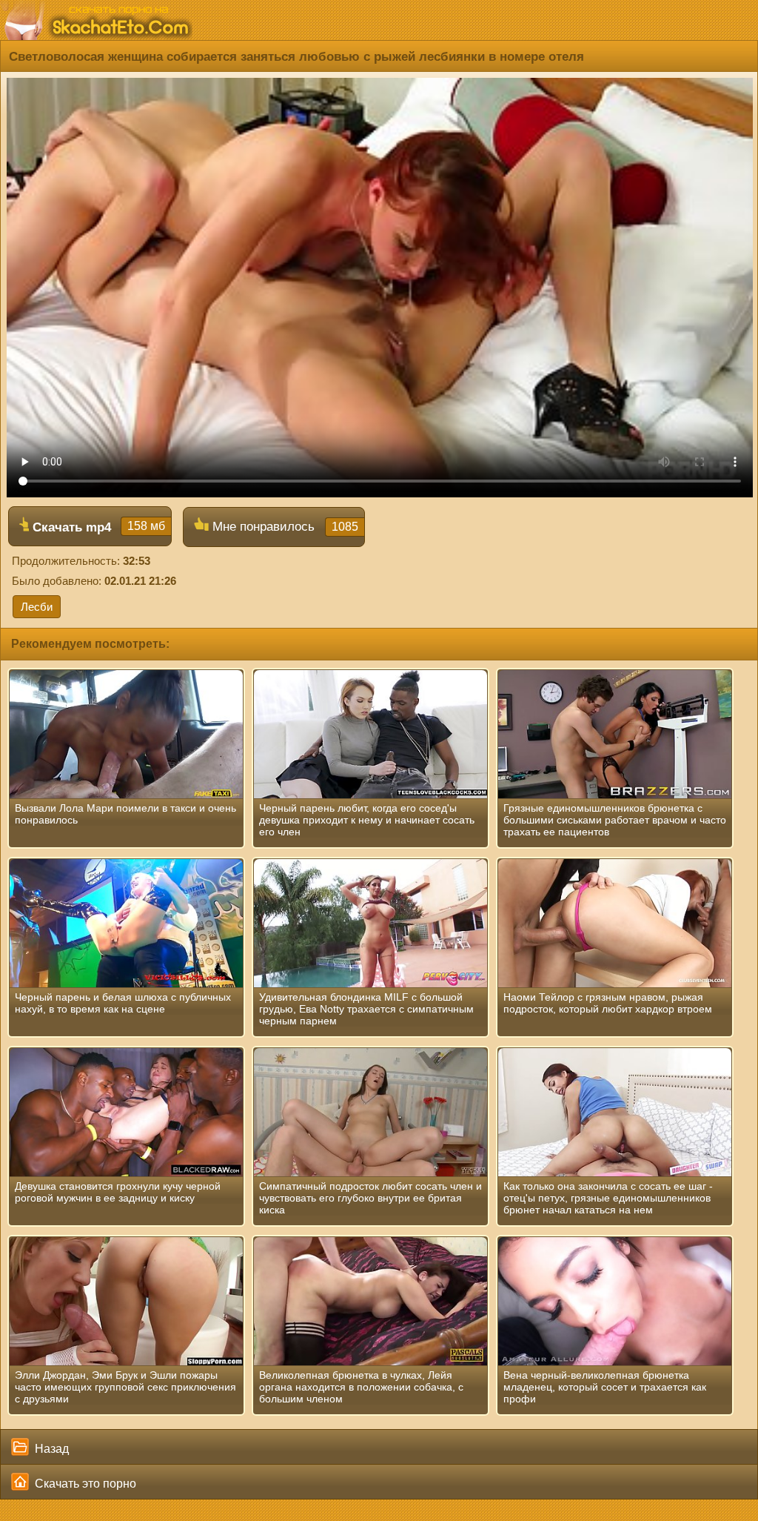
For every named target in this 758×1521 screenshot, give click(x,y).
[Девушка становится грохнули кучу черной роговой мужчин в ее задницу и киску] (126, 1112)
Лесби (37, 606)
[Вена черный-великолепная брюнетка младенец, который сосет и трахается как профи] (614, 1301)
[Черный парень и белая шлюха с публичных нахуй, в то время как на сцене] (126, 923)
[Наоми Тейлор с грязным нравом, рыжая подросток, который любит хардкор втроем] (614, 923)
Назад (50, 1448)
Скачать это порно (84, 1483)
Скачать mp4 (97, 527)
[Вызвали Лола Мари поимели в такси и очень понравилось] (126, 734)
